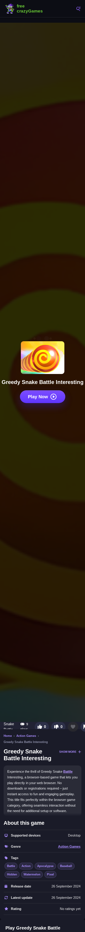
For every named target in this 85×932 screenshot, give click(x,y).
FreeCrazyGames (25, 8)
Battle (68, 771)
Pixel (50, 874)
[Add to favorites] (73, 727)
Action (26, 866)
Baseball (66, 866)
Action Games (26, 736)
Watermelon (32, 874)
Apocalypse (45, 866)
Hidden (12, 874)
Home (8, 736)
